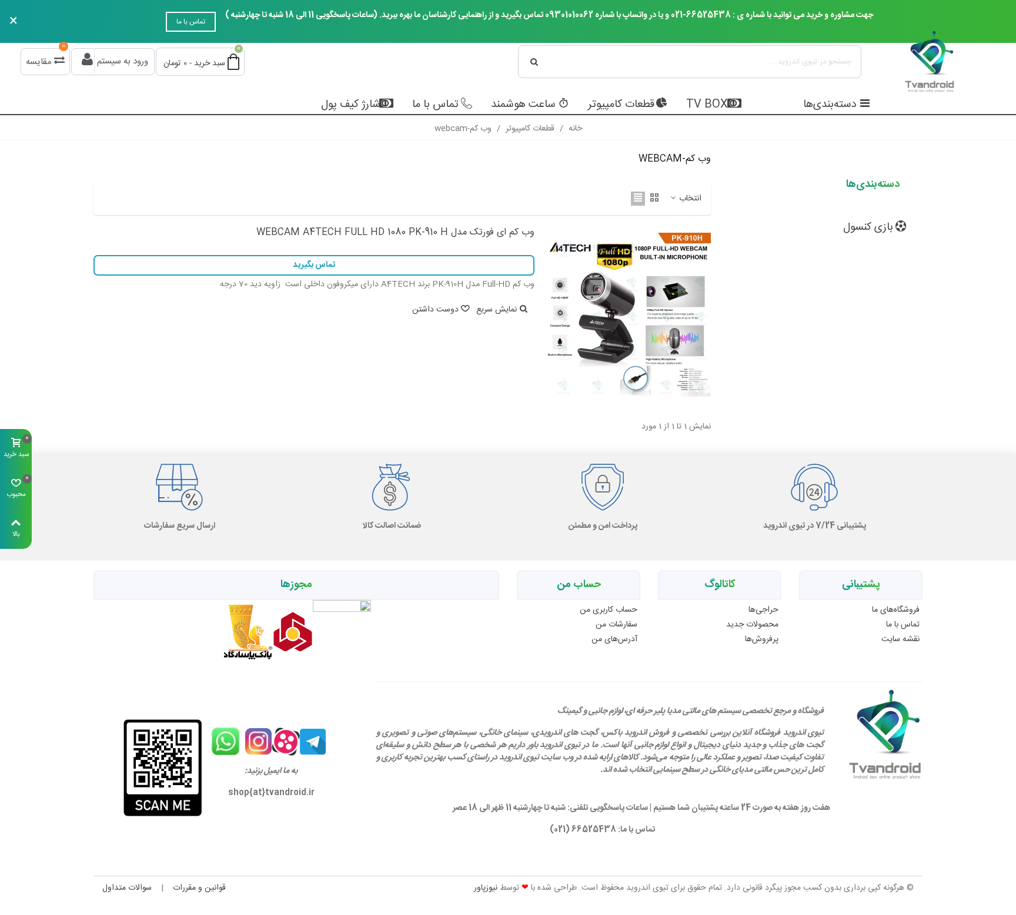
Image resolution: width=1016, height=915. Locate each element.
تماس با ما (190, 22)
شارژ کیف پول (350, 104)
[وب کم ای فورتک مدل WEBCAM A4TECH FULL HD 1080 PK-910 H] (628, 315)
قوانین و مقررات (199, 888)
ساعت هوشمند (523, 104)
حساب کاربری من (608, 610)
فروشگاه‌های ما (896, 610)
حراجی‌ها (763, 610)
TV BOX (707, 104)
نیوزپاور (485, 888)
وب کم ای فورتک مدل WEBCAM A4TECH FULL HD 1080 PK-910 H (395, 233)
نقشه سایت (900, 639)
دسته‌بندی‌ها (830, 104)
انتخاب (689, 199)
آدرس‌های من (614, 639)
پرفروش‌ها (761, 639)
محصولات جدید (752, 625)
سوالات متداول (127, 888)
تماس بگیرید (314, 265)
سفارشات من (616, 625)
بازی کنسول (868, 227)
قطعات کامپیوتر (621, 104)
